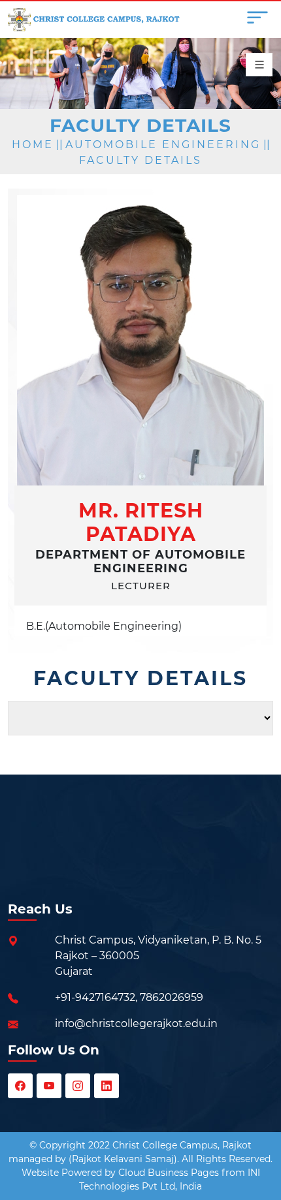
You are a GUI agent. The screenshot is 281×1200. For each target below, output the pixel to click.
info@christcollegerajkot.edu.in (136, 1023)
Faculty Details (140, 160)
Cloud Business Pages (168, 1172)
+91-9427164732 (95, 997)
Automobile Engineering (163, 144)
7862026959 (171, 997)
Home (33, 144)
